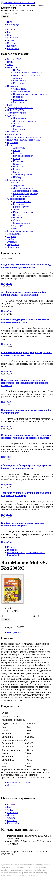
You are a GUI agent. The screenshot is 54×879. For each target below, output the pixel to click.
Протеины (12, 142)
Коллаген (18, 126)
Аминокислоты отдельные (26, 75)
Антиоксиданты (21, 91)
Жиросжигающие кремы (25, 190)
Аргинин (18, 78)
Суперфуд (18, 225)
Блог (9, 32)
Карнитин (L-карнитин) (25, 193)
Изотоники (13, 131)
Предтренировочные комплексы (23, 139)
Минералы (18, 102)
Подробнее (6, 283)
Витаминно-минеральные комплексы (32, 94)
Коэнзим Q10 (20, 99)
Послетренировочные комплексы (24, 137)
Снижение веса (15, 180)
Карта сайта (13, 48)
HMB (10, 62)
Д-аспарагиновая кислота (20, 107)
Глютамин (18, 83)
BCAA (16, 70)
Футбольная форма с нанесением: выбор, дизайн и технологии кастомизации (23, 293)
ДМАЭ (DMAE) (15, 110)
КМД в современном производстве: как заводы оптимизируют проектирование (26, 266)
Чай (15, 228)
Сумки (16, 172)
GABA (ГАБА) (14, 59)
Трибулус (12, 239)
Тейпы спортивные (23, 174)
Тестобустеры (14, 233)
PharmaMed (13, 555)
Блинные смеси (21, 207)
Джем (16, 209)
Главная (11, 29)
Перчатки (18, 166)
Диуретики (19, 185)
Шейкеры (18, 177)
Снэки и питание (16, 199)
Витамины (12, 86)
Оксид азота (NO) (16, 134)
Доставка (12, 40)
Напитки (17, 215)
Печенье (17, 217)
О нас (10, 35)
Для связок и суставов (24, 121)
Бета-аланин (19, 80)
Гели (9, 105)
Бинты (16, 150)
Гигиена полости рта (23, 156)
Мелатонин (19, 129)
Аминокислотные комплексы (28, 72)
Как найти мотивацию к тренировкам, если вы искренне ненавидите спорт (26, 353)
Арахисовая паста (22, 201)
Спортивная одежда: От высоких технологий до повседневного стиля (25, 321)
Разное (10, 145)
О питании (12, 37)
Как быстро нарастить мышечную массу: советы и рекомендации (23, 524)
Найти (5, 17)
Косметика (18, 161)
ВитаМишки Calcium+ (18, 782)
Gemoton (11, 785)
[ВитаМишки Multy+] (12, 603)
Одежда (17, 164)
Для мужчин (19, 118)
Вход (9, 22)
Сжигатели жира (21, 196)
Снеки (16, 220)
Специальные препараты (20, 231)
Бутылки (17, 153)
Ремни (16, 169)
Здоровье (11, 115)
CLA (15, 182)
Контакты (12, 45)
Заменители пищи (16, 113)
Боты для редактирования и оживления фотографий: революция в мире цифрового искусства (24, 383)
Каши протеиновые (23, 212)
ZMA (10, 64)
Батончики (18, 204)
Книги (16, 158)
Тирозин (11, 236)
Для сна (17, 123)
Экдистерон (13, 244)
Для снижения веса (23, 188)
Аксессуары (19, 147)
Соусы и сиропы (21, 223)
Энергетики (13, 247)
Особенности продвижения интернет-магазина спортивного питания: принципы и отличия (26, 436)
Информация (14, 632)
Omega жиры (20, 88)
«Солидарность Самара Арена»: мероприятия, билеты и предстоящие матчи (26, 466)
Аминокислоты (15, 67)
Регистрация (13, 24)
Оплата (11, 43)
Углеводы (12, 241)
